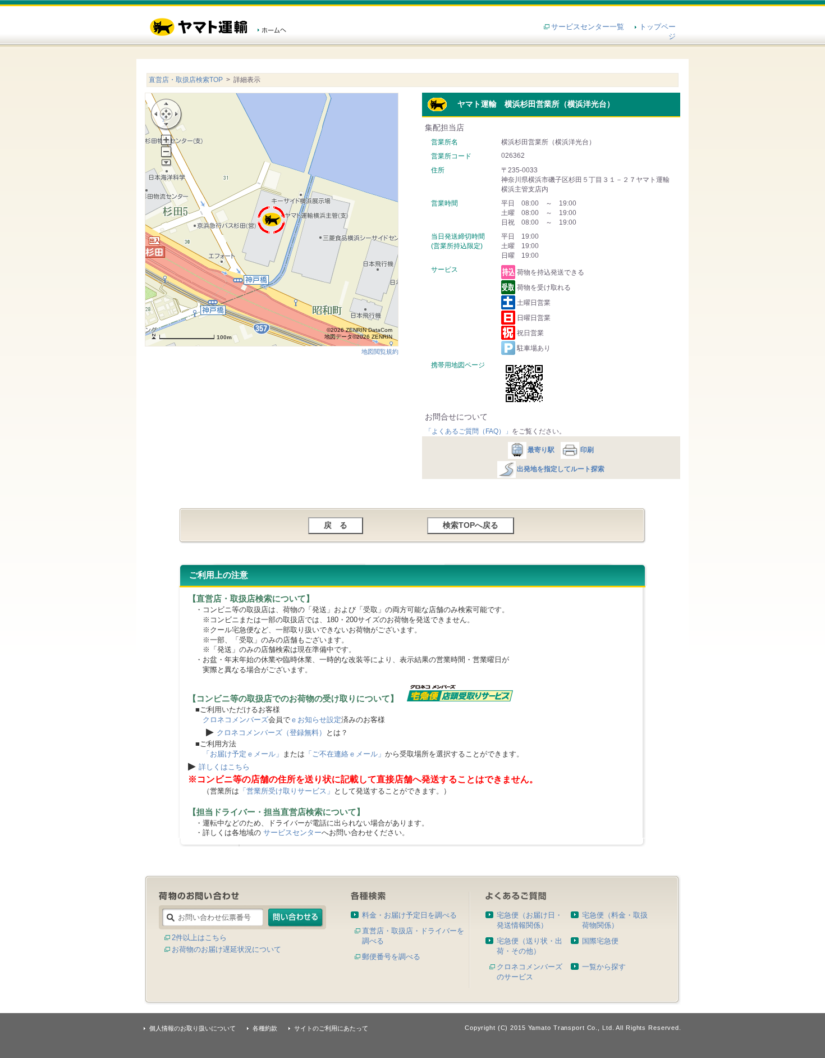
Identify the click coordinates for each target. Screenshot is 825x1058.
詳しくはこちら (224, 767)
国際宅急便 (600, 941)
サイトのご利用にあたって (331, 1028)
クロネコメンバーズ (235, 719)
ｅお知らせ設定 (315, 719)
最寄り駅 (541, 450)
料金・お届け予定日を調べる (409, 915)
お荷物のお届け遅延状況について (226, 949)
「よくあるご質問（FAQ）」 (468, 431)
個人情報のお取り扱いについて (192, 1028)
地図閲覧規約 (379, 351)
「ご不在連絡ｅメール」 (345, 754)
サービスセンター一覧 (587, 26)
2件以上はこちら (199, 937)
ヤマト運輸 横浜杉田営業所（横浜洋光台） (531, 103)
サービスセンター (292, 832)
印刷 (587, 450)
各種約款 (265, 1028)
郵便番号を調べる (391, 956)
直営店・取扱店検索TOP (186, 80)
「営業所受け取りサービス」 (286, 791)
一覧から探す (604, 967)
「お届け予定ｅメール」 (243, 754)
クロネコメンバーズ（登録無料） (271, 732)
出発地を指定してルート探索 (560, 469)
